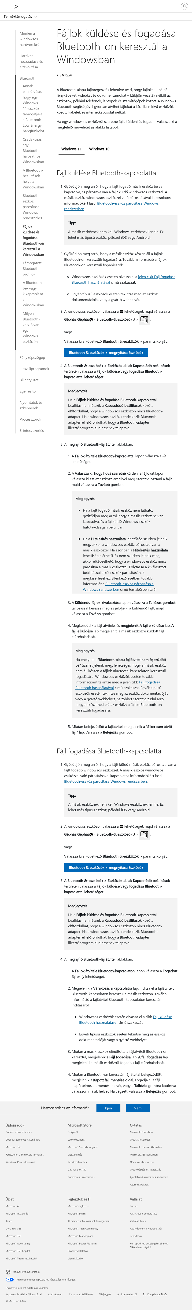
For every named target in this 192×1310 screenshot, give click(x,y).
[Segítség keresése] (16, 6)
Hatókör (66, 75)
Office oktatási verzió (142, 1162)
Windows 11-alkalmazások (21, 1162)
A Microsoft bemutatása (143, 1213)
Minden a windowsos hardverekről (30, 39)
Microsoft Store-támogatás (83, 1147)
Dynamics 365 (14, 1228)
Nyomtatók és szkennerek (31, 405)
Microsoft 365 (13, 1147)
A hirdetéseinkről (127, 1294)
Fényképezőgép (32, 357)
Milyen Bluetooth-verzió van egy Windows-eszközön (31, 327)
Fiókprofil (73, 1132)
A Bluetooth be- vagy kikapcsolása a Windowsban (33, 293)
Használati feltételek (81, 1294)
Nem (138, 1107)
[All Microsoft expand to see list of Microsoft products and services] (5, 6)
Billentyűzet (29, 379)
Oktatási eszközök (140, 1139)
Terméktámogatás (18, 16)
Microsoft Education (141, 1132)
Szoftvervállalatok (78, 1251)
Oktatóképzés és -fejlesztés (145, 1169)
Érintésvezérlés (32, 430)
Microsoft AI (12, 1206)
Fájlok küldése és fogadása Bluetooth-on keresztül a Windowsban (33, 240)
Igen (108, 1107)
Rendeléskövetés (77, 1162)
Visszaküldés (75, 1154)
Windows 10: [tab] (99, 148)
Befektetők (136, 1236)
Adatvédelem (55, 1294)
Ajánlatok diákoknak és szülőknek (149, 1177)
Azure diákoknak (139, 1184)
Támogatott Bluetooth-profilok (32, 268)
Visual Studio (75, 1258)
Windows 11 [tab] (71, 148)
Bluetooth (27, 78)
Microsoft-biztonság (17, 1213)
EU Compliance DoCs (155, 1294)
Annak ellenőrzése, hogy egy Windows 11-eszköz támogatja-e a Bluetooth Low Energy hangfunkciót (33, 108)
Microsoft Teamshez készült (21, 1258)
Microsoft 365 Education (144, 1154)
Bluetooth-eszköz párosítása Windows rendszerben (105, 781)
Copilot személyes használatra (23, 1139)
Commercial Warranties (81, 1177)
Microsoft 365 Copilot (18, 1251)
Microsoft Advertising (18, 1243)
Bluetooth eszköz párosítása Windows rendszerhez (32, 206)
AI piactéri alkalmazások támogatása (89, 1221)
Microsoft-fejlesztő (78, 1206)
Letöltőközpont (76, 1139)
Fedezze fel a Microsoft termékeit (25, 1154)
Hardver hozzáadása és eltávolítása (31, 61)
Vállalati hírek (138, 1221)
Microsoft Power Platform (82, 1243)
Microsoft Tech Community (83, 1228)
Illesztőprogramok (34, 368)
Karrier (134, 1206)
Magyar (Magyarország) (26, 1271)
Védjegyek (105, 1294)
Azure (9, 1221)
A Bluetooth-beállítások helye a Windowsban (33, 178)
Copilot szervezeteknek (19, 1132)
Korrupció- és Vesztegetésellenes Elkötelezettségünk (149, 1245)
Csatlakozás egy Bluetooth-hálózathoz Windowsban (33, 150)
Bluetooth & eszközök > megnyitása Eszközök (106, 352)
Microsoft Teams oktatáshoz (146, 1147)
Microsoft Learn (76, 1213)
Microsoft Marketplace (80, 1236)
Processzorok (30, 419)
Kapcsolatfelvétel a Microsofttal (24, 1294)
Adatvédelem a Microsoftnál (146, 1228)
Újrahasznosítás (77, 1169)
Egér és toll (28, 391)
